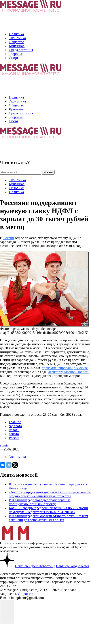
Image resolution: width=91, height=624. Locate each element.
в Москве (81, 368)
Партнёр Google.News (72, 566)
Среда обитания (21, 50)
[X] (15, 465)
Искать (48, 172)
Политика (16, 34)
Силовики (16, 188)
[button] (7, 612)
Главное (15, 422)
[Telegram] (8, 465)
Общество (16, 42)
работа (14, 434)
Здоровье (16, 54)
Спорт (13, 58)
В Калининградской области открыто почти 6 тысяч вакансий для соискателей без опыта (48, 518)
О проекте (25, 594)
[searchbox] (20, 172)
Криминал (17, 46)
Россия (14, 438)
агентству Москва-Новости (68, 372)
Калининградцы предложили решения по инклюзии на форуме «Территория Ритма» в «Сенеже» (48, 510)
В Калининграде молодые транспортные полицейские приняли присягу (39, 502)
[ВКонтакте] (2, 465)
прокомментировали (57, 368)
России (8, 238)
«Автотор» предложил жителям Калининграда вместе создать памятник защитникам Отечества (50, 494)
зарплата (15, 426)
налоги (14, 430)
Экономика (17, 38)
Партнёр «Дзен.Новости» (34, 566)
